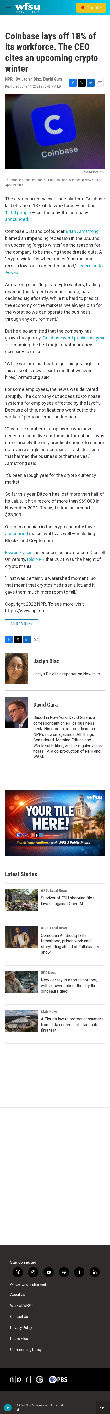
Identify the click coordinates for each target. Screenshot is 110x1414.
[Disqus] (55, 1176)
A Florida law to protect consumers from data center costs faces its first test (72, 1025)
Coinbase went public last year (74, 338)
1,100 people (18, 212)
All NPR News (21, 624)
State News (49, 1012)
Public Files (19, 1339)
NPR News (48, 973)
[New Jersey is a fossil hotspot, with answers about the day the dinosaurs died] (21, 982)
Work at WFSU (21, 1306)
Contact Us (19, 1317)
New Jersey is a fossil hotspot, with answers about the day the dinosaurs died (69, 986)
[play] (8, 1407)
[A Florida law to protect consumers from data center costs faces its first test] (21, 1021)
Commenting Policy (26, 1350)
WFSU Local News (54, 890)
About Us (17, 1295)
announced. (17, 219)
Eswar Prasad (19, 552)
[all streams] (103, 1407)
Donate (93, 7)
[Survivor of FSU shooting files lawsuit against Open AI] (21, 900)
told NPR (36, 559)
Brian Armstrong (82, 231)
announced (16, 533)
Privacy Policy (21, 1328)
